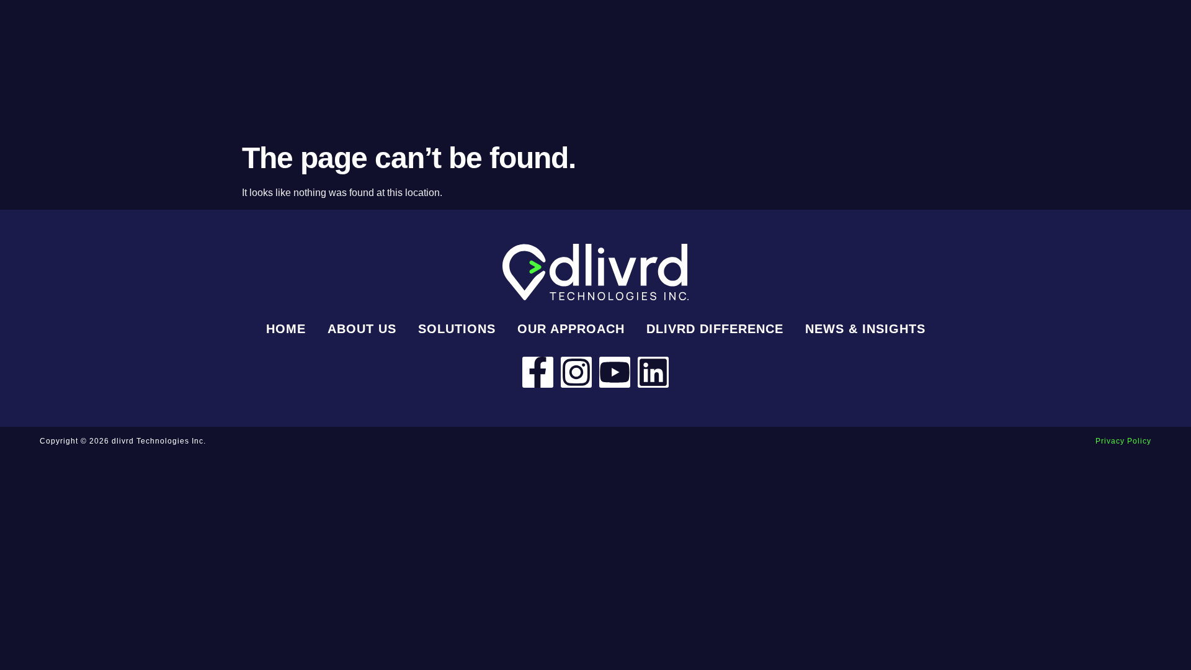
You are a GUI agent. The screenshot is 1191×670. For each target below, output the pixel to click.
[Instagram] (576, 372)
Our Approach (571, 329)
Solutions (457, 329)
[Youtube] (614, 372)
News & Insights (865, 329)
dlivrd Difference (714, 329)
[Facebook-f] (537, 372)
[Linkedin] (653, 372)
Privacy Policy (1123, 441)
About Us (362, 329)
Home (286, 329)
